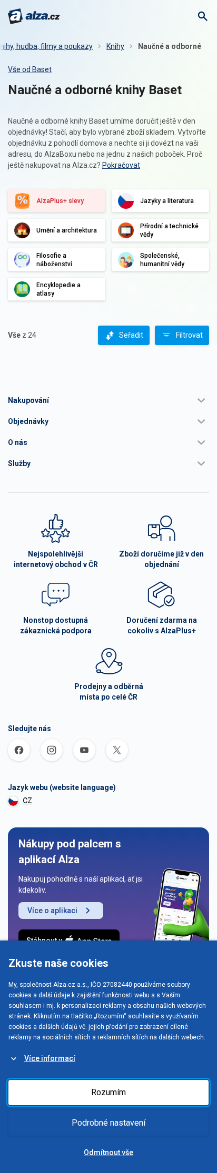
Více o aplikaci (52, 910)
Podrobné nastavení (108, 1123)
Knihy (115, 46)
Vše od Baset (30, 69)
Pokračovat (121, 165)
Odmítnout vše (108, 1152)
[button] (108, 400)
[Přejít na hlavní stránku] (34, 16)
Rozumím (108, 1092)
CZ (27, 800)
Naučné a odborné (169, 46)
